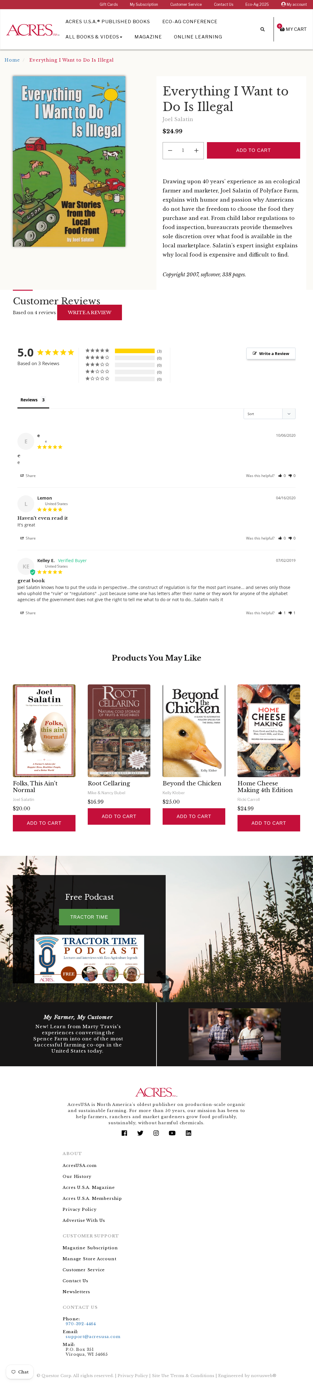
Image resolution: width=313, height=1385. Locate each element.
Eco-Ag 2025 (257, 4)
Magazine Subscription (90, 1247)
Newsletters (76, 1291)
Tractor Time (89, 917)
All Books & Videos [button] (92, 37)
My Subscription (144, 4)
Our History (77, 1176)
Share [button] (30, 475)
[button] (281, 475)
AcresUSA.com (80, 1165)
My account (296, 4)
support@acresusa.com (93, 1336)
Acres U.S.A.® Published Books (107, 21)
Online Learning (198, 37)
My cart (293, 29)
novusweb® (263, 1375)
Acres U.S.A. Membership (92, 1198)
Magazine (148, 37)
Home (12, 60)
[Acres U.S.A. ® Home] (32, 29)
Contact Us (223, 4)
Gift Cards (109, 4)
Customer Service (186, 4)
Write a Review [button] (274, 353)
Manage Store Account (89, 1258)
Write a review (89, 312)
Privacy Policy (79, 1209)
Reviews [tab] (29, 400)
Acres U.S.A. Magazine (89, 1187)
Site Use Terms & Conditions (183, 1375)
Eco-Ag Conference (190, 21)
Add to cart (44, 823)
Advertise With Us (84, 1220)
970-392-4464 (81, 1323)
